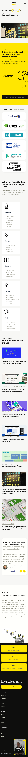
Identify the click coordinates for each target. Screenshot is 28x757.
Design (3, 701)
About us (3, 714)
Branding (3, 698)
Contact (3, 731)
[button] (20, 571)
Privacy (3, 736)
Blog (2, 722)
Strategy (3, 695)
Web (2, 703)
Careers (3, 717)
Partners (3, 720)
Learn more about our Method (15, 97)
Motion (3, 706)
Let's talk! (11, 687)
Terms (3, 733)
